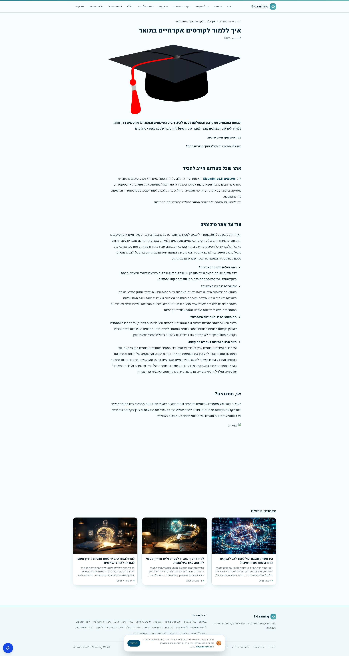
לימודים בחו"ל (133, 627)
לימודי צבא (182, 627)
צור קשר (79, 6)
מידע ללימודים (198, 633)
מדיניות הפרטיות (204, 646)
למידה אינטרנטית (84, 627)
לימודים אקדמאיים (152, 627)
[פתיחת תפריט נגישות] (8, 648)
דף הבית (272, 647)
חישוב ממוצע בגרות (241, 647)
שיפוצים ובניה (140, 633)
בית (229, 6)
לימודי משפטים (198, 627)
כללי (129, 6)
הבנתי (133, 643)
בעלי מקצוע (202, 6)
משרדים (184, 633)
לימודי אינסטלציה (102, 622)
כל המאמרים (96, 6)
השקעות (163, 6)
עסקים (173, 633)
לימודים (169, 627)
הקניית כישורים (181, 6)
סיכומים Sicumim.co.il (219, 178)
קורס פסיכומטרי (158, 633)
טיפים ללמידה (145, 6)
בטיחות (218, 6)
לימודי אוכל (115, 6)
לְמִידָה (99, 627)
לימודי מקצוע (83, 622)
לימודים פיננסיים (114, 627)
